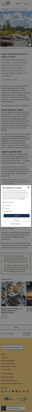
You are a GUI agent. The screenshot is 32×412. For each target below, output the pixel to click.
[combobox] (28, 187)
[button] (16, 224)
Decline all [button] (16, 220)
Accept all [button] (16, 215)
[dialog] (16, 206)
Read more (21, 198)
